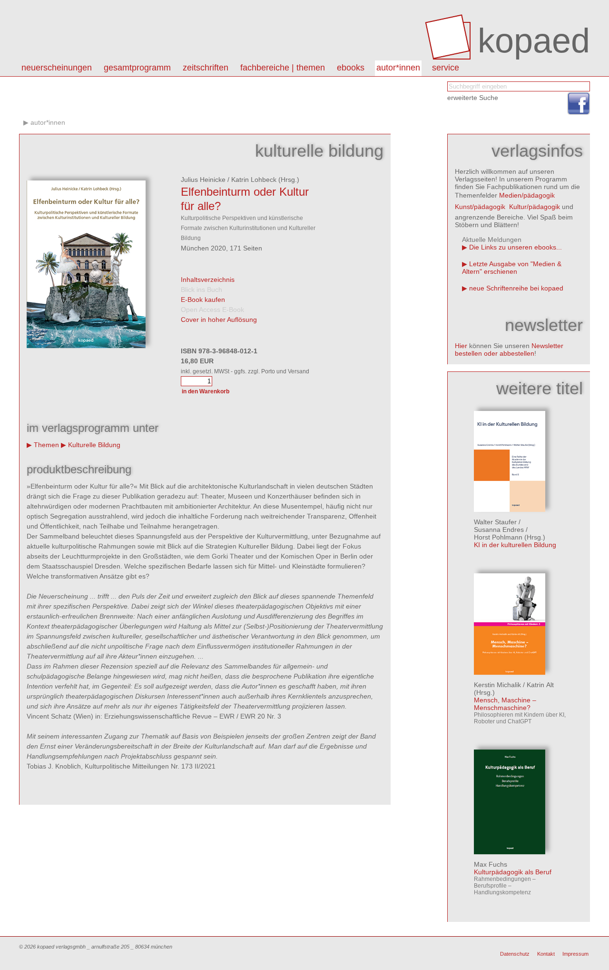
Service (445, 67)
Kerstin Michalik (497, 685)
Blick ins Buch (201, 289)
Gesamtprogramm (137, 67)
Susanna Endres (499, 529)
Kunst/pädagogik (480, 206)
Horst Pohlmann (498, 537)
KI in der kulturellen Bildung (515, 545)
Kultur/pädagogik (534, 206)
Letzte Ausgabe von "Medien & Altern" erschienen (511, 267)
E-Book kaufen (203, 299)
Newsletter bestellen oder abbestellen (509, 349)
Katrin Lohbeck (253, 179)
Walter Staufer (495, 522)
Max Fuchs (490, 864)
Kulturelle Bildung (94, 445)
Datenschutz (515, 954)
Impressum (575, 954)
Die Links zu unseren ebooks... (515, 247)
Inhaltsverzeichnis (208, 279)
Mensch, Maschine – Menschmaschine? (505, 703)
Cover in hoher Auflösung (219, 319)
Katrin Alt (540, 685)
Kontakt (546, 954)
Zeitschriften (205, 67)
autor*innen (398, 67)
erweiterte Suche (472, 97)
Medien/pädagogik (527, 195)
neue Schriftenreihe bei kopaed (516, 288)
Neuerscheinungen (56, 67)
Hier (461, 346)
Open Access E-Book (212, 309)
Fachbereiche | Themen (282, 67)
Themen (46, 445)
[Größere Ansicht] (86, 346)
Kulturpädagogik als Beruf (512, 872)
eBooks (350, 67)
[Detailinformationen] (509, 509)
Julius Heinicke (203, 179)
